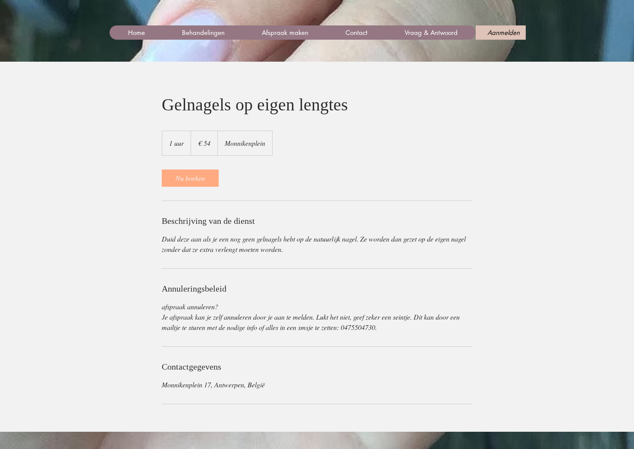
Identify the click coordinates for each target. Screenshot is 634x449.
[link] (190, 178)
